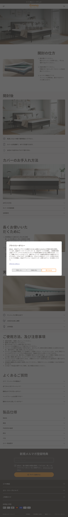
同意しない (19, 270)
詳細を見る (34, 270)
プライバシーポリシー (14, 263)
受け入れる (49, 270)
